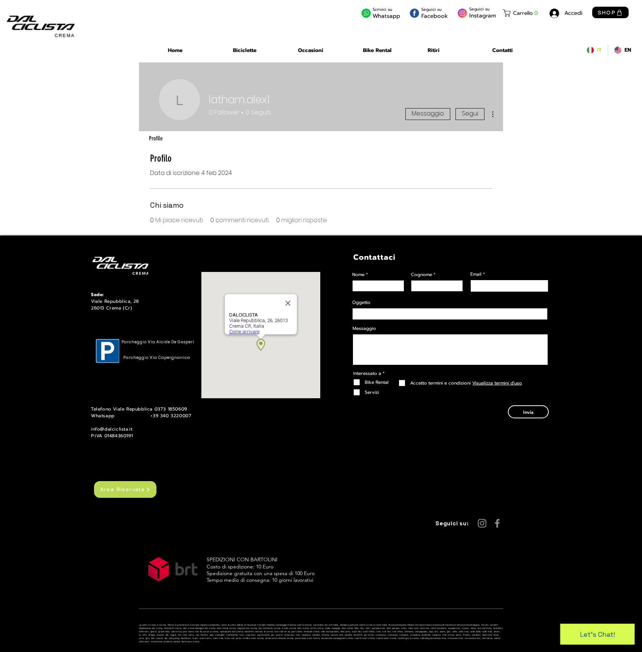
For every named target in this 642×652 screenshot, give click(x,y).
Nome (358, 274)
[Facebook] (497, 523)
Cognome (421, 274)
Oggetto (361, 302)
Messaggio (428, 113)
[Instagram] (482, 523)
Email (476, 274)
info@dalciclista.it (111, 429)
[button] (521, 13)
